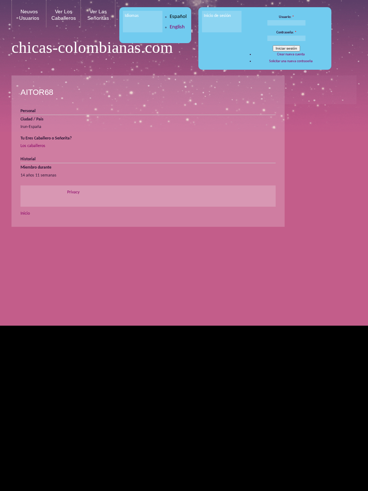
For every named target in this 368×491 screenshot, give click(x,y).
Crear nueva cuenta (291, 54)
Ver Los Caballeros (63, 15)
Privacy (73, 192)
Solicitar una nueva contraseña (291, 61)
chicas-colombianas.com (92, 47)
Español (178, 16)
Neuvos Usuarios (29, 15)
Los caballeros (32, 146)
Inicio (25, 213)
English (177, 27)
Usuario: (286, 17)
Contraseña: (286, 33)
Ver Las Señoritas (98, 15)
